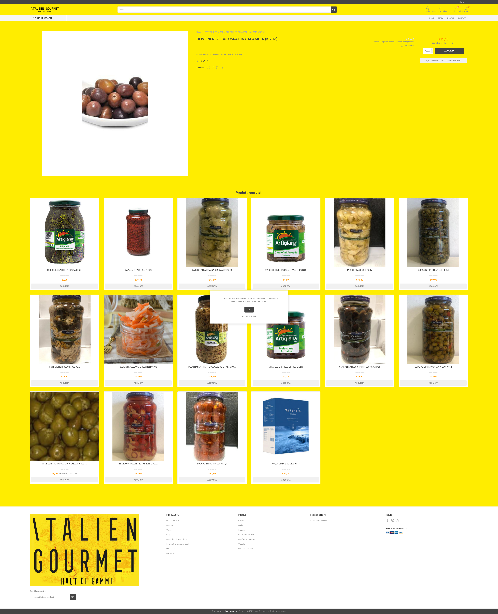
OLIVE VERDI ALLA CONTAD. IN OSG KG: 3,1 (433, 367)
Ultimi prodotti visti (246, 534)
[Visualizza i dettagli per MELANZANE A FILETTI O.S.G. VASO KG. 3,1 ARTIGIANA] (212, 329)
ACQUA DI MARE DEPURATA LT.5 (286, 464)
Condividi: (201, 68)
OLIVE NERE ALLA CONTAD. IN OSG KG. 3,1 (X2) (359, 367)
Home (431, 18)
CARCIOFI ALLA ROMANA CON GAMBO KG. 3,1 (212, 270)
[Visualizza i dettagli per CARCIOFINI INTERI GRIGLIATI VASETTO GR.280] (285, 232)
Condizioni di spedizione (176, 539)
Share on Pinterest (217, 67)
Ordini (240, 525)
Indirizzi (241, 530)
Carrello (241, 544)
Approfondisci (249, 316)
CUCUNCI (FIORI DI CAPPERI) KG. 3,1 (433, 270)
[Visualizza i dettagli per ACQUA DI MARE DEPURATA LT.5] (285, 426)
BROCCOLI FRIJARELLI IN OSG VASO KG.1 (64, 270)
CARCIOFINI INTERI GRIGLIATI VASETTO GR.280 (285, 270)
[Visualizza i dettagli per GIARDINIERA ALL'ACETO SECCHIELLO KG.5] (138, 329)
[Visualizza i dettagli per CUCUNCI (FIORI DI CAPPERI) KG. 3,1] (433, 232)
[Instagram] (393, 520)
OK (249, 310)
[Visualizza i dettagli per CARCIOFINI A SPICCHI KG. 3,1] (359, 232)
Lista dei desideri (245, 548)
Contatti (462, 18)
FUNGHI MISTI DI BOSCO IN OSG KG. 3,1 (65, 367)
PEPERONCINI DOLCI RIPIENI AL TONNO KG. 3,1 (138, 464)
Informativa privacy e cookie (178, 544)
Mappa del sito (172, 520)
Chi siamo (170, 553)
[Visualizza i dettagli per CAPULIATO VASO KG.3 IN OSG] (138, 232)
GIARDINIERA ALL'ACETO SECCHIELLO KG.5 (138, 367)
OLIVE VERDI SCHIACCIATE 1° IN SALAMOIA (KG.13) (64, 464)
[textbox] (224, 9)
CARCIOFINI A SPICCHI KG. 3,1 (360, 270)
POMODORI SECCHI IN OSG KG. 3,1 (212, 464)
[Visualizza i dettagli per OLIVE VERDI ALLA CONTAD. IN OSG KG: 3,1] (433, 329)
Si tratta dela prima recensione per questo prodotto (393, 42)
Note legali (170, 548)
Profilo (427, 11)
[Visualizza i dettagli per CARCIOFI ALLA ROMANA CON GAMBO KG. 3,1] (212, 232)
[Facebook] (388, 520)
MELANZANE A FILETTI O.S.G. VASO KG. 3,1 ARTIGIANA (212, 367)
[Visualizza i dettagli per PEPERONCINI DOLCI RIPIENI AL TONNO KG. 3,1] (138, 426)
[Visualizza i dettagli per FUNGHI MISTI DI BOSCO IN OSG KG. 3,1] (64, 329)
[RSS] (398, 520)
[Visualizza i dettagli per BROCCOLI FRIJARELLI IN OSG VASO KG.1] (64, 232)
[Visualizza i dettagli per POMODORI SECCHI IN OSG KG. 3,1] (212, 426)
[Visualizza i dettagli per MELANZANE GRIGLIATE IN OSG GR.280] (285, 329)
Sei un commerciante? (320, 520)
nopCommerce (228, 611)
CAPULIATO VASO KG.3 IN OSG (138, 270)
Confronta (409, 46)
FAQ (168, 534)
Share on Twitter (209, 67)
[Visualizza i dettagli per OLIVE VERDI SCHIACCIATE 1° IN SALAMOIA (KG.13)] (64, 426)
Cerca (440, 18)
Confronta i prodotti (439, 11)
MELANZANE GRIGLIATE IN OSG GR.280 (286, 367)
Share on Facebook (213, 67)
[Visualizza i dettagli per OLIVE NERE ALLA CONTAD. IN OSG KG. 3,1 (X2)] (359, 329)
